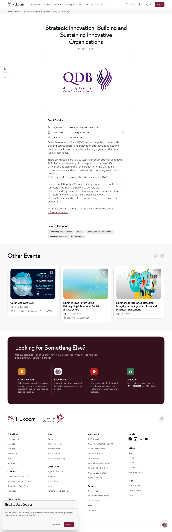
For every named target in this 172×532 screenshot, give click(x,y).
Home (10, 11)
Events (17, 11)
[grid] (86, 132)
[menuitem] (36, 4)
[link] (16, 4)
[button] (133, 4)
